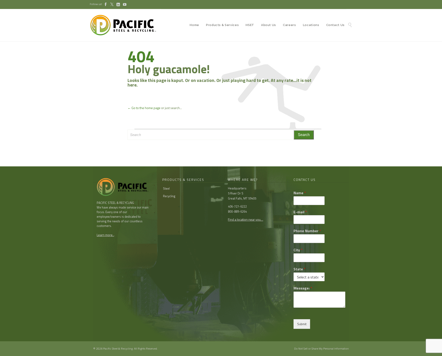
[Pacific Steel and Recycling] (125, 25)
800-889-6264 (237, 211)
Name (300, 193)
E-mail (300, 212)
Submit (301, 324)
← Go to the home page (144, 107)
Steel (166, 188)
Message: (303, 288)
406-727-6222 (237, 206)
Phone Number (307, 231)
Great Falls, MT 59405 (242, 198)
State (299, 269)
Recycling (169, 196)
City (298, 250)
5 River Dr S (235, 193)
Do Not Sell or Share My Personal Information (321, 348)
